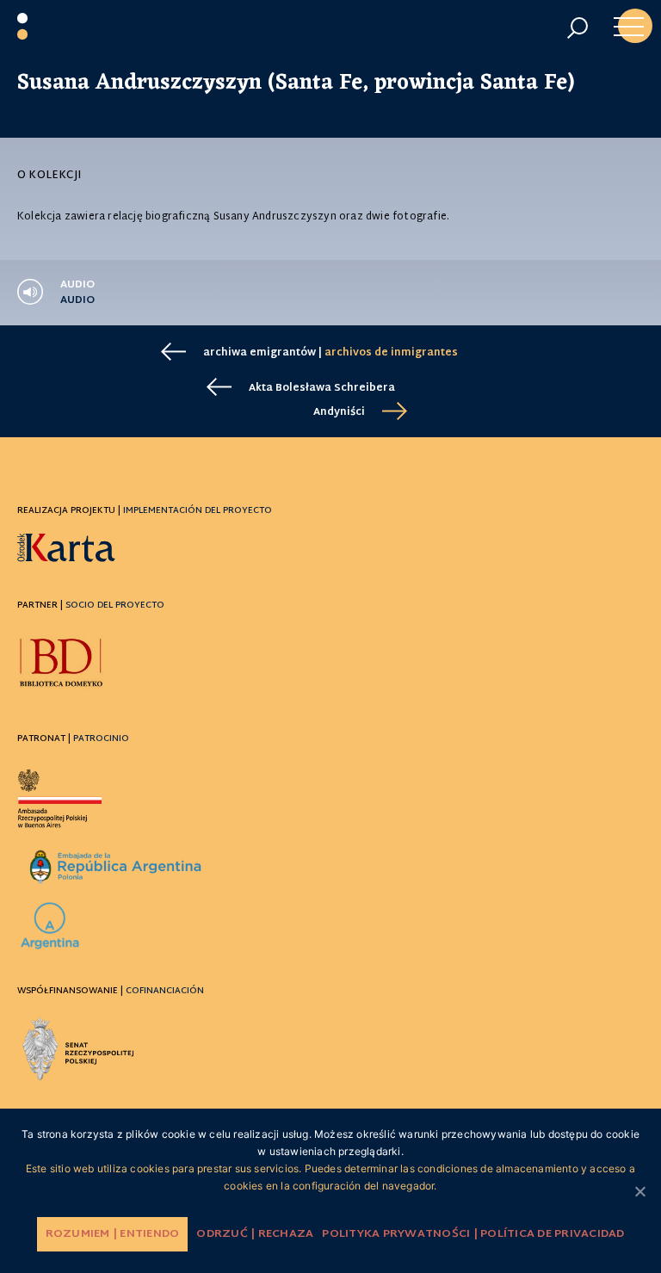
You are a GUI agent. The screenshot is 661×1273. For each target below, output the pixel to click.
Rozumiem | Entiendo (113, 1234)
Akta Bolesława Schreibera (322, 388)
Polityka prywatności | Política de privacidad (473, 1234)
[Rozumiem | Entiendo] (639, 1191)
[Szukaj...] (577, 28)
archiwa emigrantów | (330, 352)
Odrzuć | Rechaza (254, 1234)
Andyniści (339, 412)
